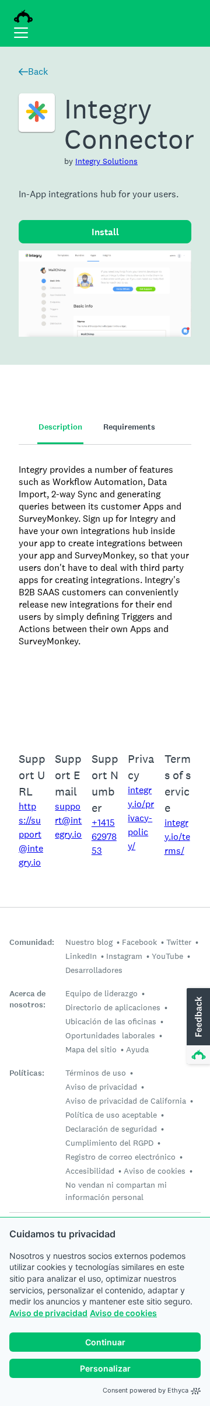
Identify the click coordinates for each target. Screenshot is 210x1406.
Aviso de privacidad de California (125, 1101)
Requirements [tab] (129, 426)
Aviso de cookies (123, 1313)
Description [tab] (60, 426)
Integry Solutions (106, 161)
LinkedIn (81, 956)
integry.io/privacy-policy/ (141, 818)
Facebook (139, 942)
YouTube (167, 956)
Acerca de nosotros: (27, 999)
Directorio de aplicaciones (112, 1007)
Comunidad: (31, 942)
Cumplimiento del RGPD (109, 1143)
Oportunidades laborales (110, 1035)
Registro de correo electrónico (120, 1157)
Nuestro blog (89, 942)
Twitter (178, 942)
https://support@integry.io (31, 834)
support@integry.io (68, 820)
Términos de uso (95, 1072)
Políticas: (26, 1073)
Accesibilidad (89, 1171)
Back (38, 71)
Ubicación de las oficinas (110, 1021)
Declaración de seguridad (111, 1129)
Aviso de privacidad (48, 1313)
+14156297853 (104, 837)
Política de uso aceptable (111, 1115)
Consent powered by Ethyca (145, 1390)
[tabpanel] (105, 591)
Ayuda (137, 1049)
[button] (197, 1026)
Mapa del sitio (91, 1049)
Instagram (124, 956)
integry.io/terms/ (177, 837)
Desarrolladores (94, 970)
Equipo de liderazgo (101, 993)
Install (105, 232)
